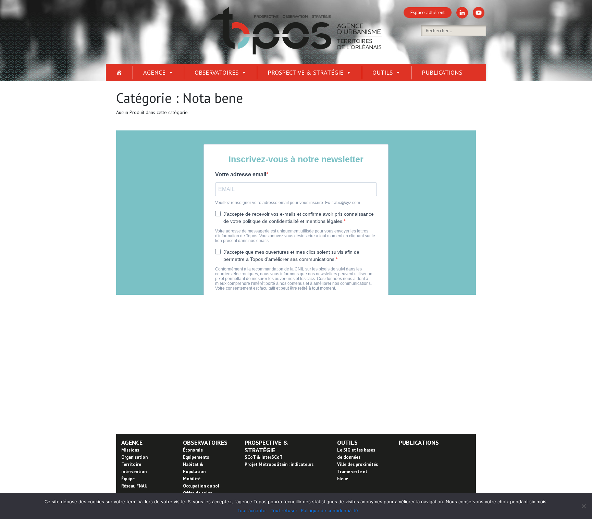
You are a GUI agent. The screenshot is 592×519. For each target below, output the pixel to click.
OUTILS (347, 442)
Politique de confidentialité (329, 510)
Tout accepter (252, 510)
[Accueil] (119, 72)
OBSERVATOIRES (205, 442)
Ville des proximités (357, 464)
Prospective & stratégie (305, 72)
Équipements (196, 457)
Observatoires (216, 72)
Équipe (128, 479)
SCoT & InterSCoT (264, 457)
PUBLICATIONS (419, 442)
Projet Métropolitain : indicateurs (279, 464)
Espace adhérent (427, 12)
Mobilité (191, 479)
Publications (442, 72)
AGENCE (132, 442)
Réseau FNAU (134, 486)
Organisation (134, 457)
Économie (193, 450)
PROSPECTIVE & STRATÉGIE (266, 446)
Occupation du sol (201, 486)
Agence (154, 72)
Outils (382, 72)
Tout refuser (284, 510)
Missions (130, 450)
